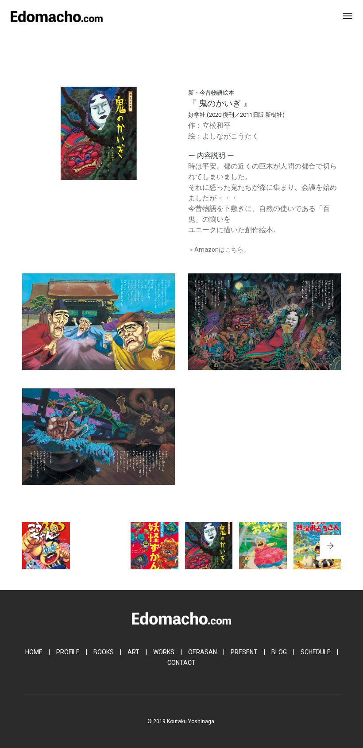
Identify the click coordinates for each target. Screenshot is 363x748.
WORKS (163, 652)
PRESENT (244, 652)
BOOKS (103, 652)
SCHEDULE (316, 652)
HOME (33, 652)
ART (133, 652)
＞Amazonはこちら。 (219, 249)
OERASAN (202, 652)
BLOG (279, 652)
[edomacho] (57, 15)
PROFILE (68, 652)
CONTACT (181, 662)
